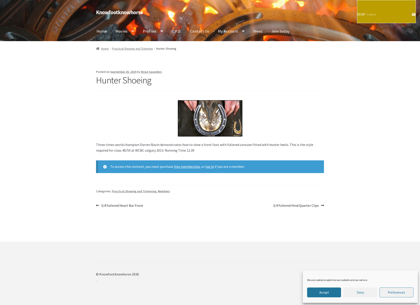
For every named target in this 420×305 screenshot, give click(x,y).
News (257, 31)
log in (209, 166)
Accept (324, 292)
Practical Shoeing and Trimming (132, 49)
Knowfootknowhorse (119, 12)
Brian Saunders (151, 72)
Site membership (187, 166)
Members (164, 191)
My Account (228, 31)
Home (101, 31)
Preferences (396, 292)
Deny (360, 292)
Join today (280, 31)
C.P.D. (176, 31)
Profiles (149, 31)
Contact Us (199, 31)
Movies (122, 31)
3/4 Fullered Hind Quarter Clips (296, 206)
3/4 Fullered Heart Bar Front (122, 206)
